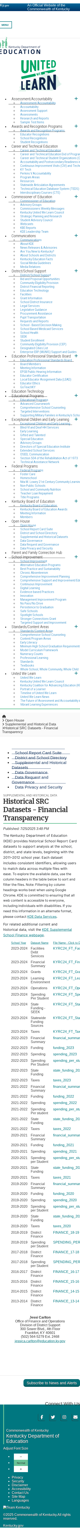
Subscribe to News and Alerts (52, 1383)
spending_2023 (65, 1054)
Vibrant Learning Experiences (39, 704)
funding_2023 (63, 1048)
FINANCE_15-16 (66, 1281)
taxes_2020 (62, 1226)
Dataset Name (39, 942)
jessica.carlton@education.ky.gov (40, 1341)
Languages (20, 1500)
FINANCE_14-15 (66, 1291)
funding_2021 (63, 1145)
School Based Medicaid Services (41, 329)
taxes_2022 (62, 1129)
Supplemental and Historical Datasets (39, 765)
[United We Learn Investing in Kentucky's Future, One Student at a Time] (40, 66)
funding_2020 (63, 1193)
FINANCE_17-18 (66, 1252)
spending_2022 (65, 1103)
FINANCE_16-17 (66, 1272)
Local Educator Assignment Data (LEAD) (45, 379)
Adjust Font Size (15, 1448)
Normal (21, 1462)
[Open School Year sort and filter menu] (12, 946)
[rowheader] (6, 952)
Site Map (18, 1496)
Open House (14, 720)
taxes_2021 (62, 1177)
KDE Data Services (42, 917)
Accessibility (21, 1489)
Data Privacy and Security (39, 787)
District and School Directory (41, 757)
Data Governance (31, 772)
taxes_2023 (62, 1080)
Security (18, 1481)
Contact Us (20, 1493)
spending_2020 (65, 1200)
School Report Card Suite (38, 752)
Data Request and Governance (30, 779)
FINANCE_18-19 (66, 1232)
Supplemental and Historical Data (30, 724)
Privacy (17, 1477)
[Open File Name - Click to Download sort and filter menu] (54, 946)
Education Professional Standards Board (46, 360)
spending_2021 (65, 1151)
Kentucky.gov (13, 1525)
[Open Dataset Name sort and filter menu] (32, 946)
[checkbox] (6, 943)
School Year (18, 942)
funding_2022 (63, 1096)
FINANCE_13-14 (66, 1301)
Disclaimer (20, 1485)
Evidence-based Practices (37, 592)
